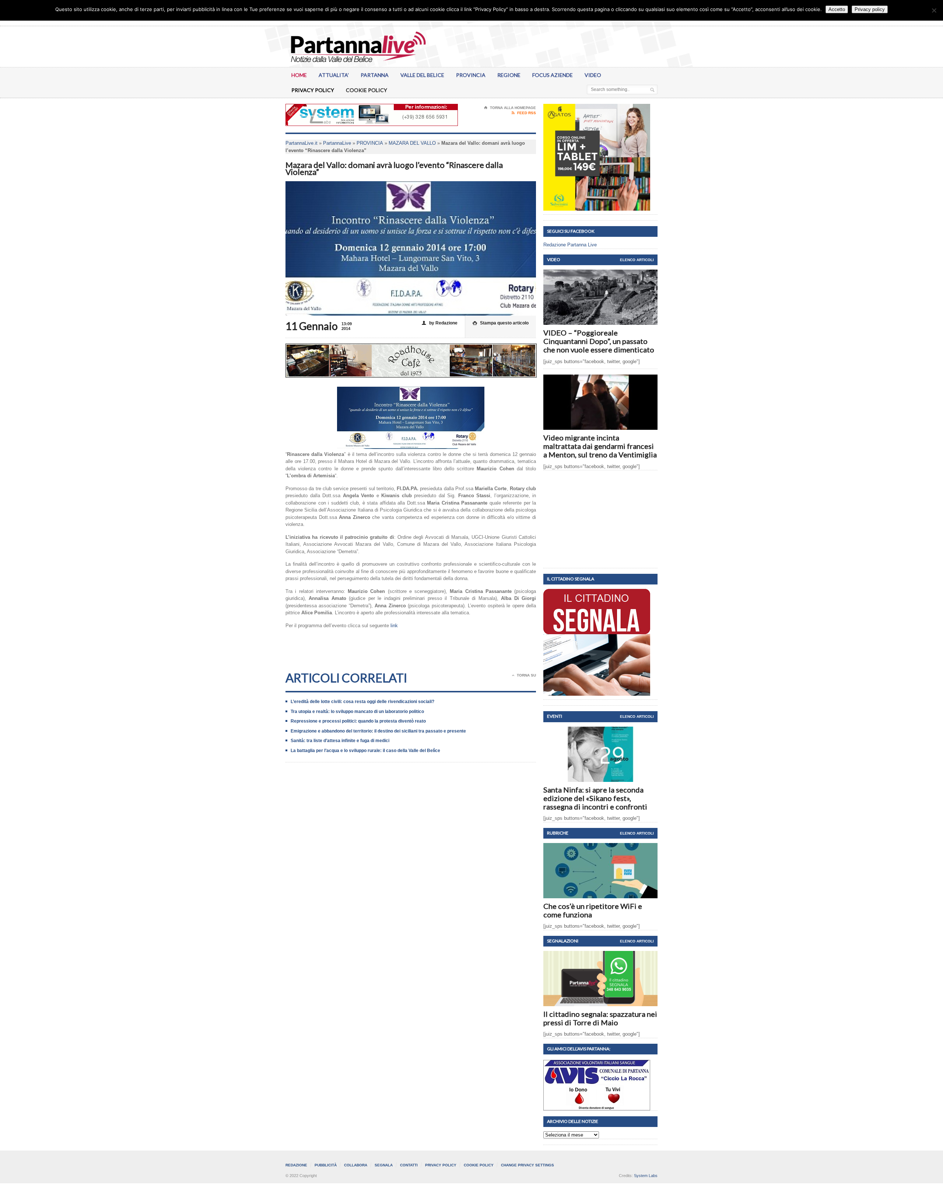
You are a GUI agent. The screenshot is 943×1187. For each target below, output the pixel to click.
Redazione (296, 1165)
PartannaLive (337, 143)
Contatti (409, 1165)
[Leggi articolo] (600, 276)
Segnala (384, 1165)
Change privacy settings (527, 1165)
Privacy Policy (312, 90)
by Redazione (440, 323)
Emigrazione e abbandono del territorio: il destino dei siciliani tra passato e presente (378, 731)
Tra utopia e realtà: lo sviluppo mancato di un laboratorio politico (357, 711)
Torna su (524, 675)
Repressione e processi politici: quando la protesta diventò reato (358, 721)
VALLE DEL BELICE (422, 75)
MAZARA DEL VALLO (412, 143)
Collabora (355, 1165)
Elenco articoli (637, 260)
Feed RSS (524, 113)
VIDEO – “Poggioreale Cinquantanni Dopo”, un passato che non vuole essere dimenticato (598, 341)
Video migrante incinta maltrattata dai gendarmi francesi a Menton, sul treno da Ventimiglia (600, 446)
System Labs (646, 1175)
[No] (933, 10)
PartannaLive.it (301, 143)
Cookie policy (366, 90)
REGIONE (508, 75)
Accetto (836, 9)
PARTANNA (375, 75)
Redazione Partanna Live (570, 244)
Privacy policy (870, 9)
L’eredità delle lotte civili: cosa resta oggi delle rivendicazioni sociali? (362, 701)
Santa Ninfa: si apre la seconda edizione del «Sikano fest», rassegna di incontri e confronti (595, 798)
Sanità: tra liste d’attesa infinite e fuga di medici (340, 740)
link (394, 625)
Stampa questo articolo (501, 323)
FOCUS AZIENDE (552, 75)
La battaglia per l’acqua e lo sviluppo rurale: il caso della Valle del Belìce (365, 750)
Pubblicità (326, 1165)
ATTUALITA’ (334, 75)
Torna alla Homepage (510, 108)
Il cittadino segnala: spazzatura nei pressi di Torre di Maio (600, 1018)
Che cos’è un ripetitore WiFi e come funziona (592, 910)
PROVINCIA (470, 75)
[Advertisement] (410, 654)
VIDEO (593, 75)
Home (299, 75)
